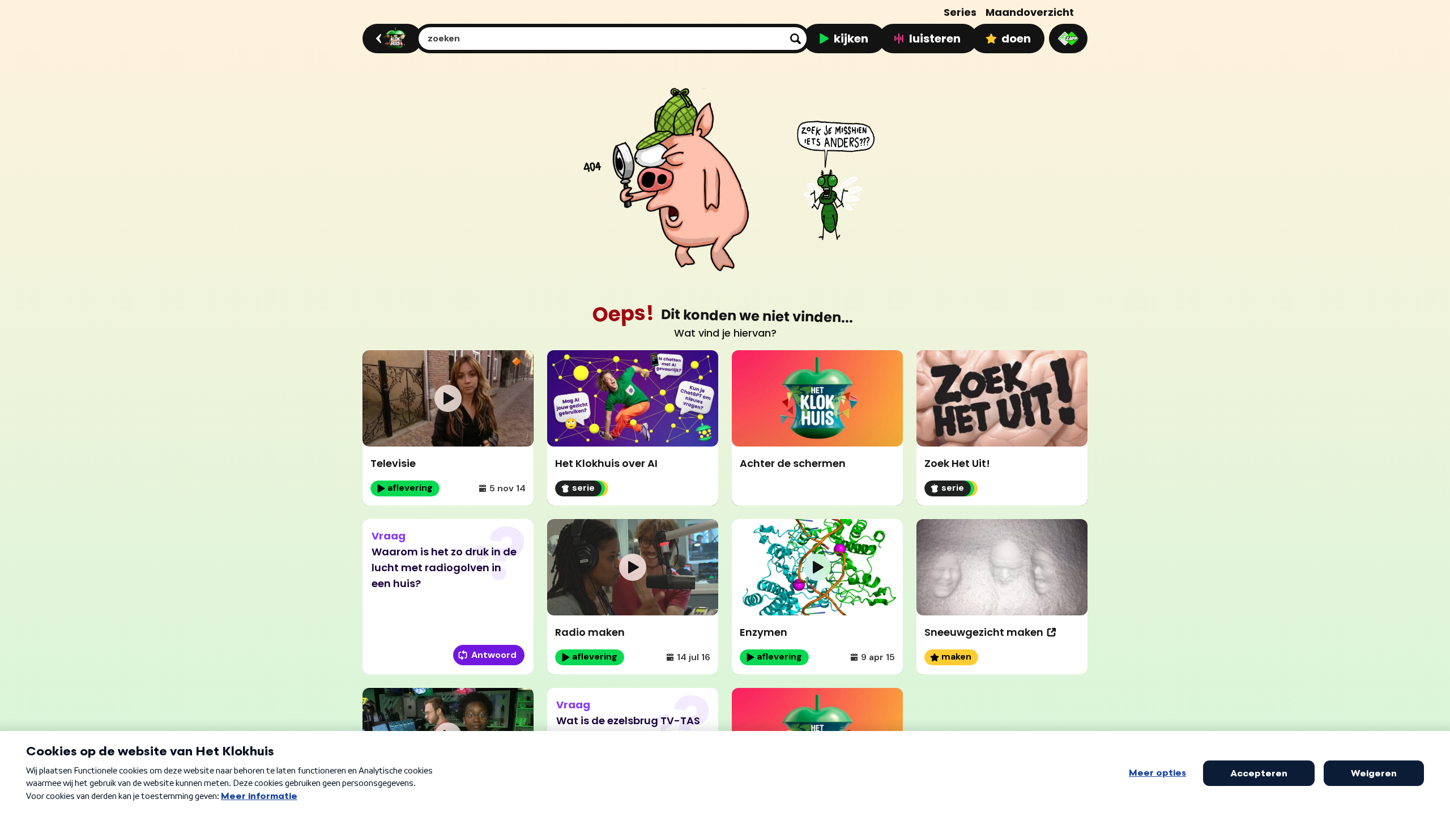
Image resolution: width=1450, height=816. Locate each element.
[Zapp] (1068, 38)
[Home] (390, 38)
